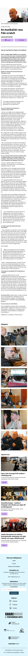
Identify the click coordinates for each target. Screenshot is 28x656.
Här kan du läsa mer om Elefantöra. (9, 303)
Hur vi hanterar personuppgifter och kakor (14, 652)
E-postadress (14, 586)
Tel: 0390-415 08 (14, 573)
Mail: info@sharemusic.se (14, 576)
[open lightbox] (14, 336)
